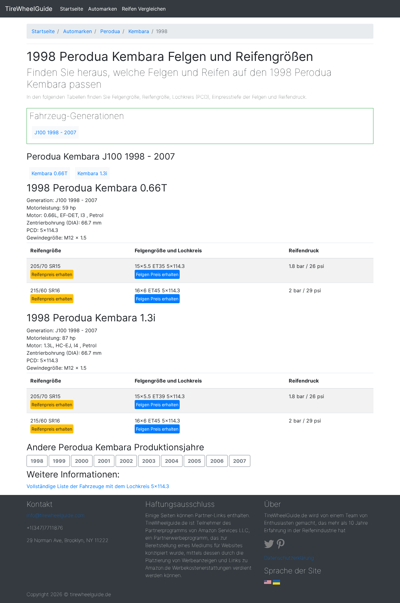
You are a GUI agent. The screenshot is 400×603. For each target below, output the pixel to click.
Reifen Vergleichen (144, 9)
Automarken (102, 9)
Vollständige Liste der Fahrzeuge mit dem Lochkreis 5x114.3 (98, 486)
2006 (217, 461)
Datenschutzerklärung (289, 558)
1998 (37, 461)
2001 (104, 461)
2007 (239, 461)
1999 (59, 461)
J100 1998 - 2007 (55, 132)
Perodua (110, 31)
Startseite (73, 8)
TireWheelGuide (28, 8)
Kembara (138, 31)
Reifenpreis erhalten (52, 274)
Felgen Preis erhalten (157, 274)
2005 (194, 461)
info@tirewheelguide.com (55, 515)
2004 (171, 461)
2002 (126, 461)
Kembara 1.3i (92, 173)
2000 (81, 461)
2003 (149, 461)
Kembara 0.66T (50, 173)
